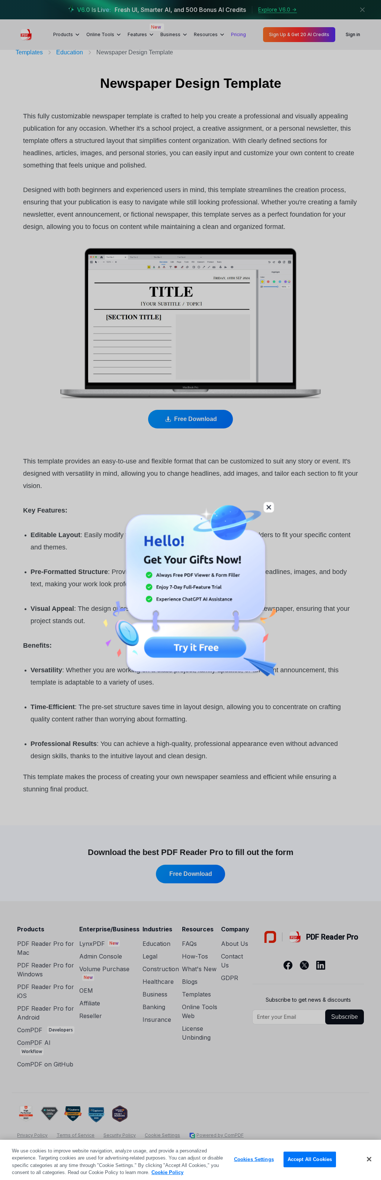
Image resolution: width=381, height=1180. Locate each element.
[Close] (369, 1159)
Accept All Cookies (310, 1159)
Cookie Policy (167, 1172)
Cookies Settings (254, 1159)
